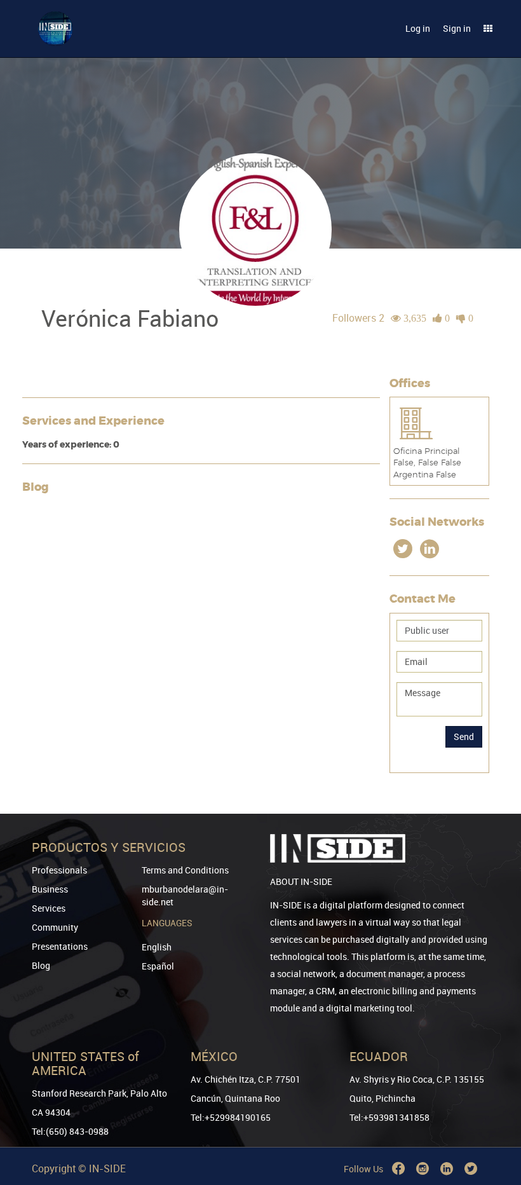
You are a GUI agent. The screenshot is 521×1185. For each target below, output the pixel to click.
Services (48, 908)
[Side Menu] (488, 28)
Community (55, 927)
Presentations (60, 946)
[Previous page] (493, 1129)
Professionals (59, 870)
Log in (417, 28)
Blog (41, 965)
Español (158, 966)
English (157, 947)
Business (50, 889)
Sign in (457, 28)
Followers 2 (358, 318)
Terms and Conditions (185, 870)
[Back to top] (493, 1110)
